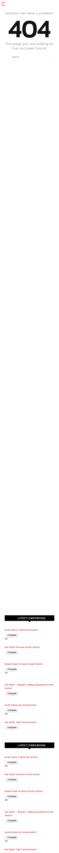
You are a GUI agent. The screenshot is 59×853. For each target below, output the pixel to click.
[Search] (54, 4)
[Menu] (3, 4)
